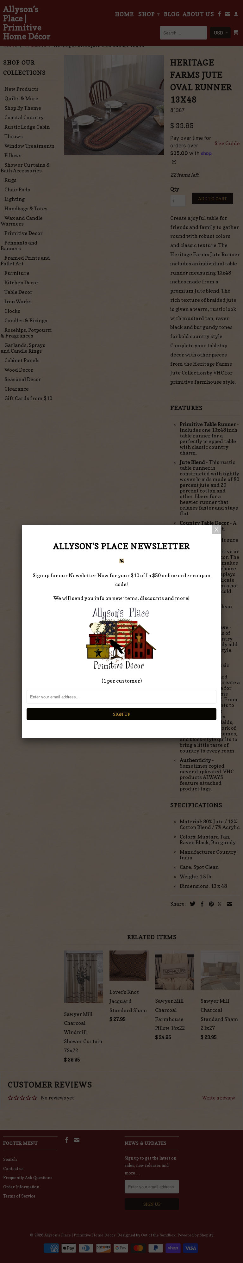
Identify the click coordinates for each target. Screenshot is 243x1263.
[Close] (216, 529)
